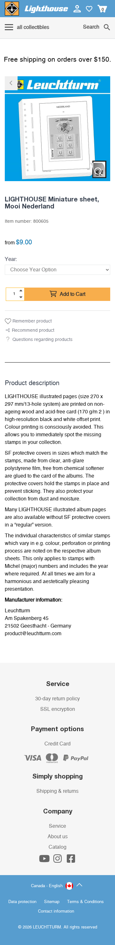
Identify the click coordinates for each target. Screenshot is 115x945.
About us (58, 836)
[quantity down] (21, 297)
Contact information (56, 911)
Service (57, 826)
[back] (11, 83)
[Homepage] (36, 9)
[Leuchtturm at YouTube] (45, 860)
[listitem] (57, 128)
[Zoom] (98, 171)
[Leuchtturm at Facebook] (71, 860)
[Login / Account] (77, 8)
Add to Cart (71, 294)
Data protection (22, 902)
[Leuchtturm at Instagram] (58, 860)
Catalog (57, 847)
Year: (11, 259)
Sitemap (51, 902)
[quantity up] (21, 291)
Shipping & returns (57, 791)
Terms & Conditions (85, 902)
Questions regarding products (42, 339)
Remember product (31, 321)
